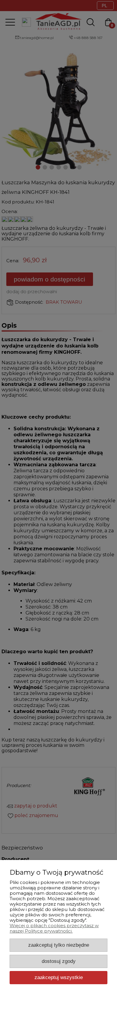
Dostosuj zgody (59, 961)
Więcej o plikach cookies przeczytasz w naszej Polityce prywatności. (54, 928)
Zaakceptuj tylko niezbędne (58, 945)
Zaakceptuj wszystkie (58, 977)
